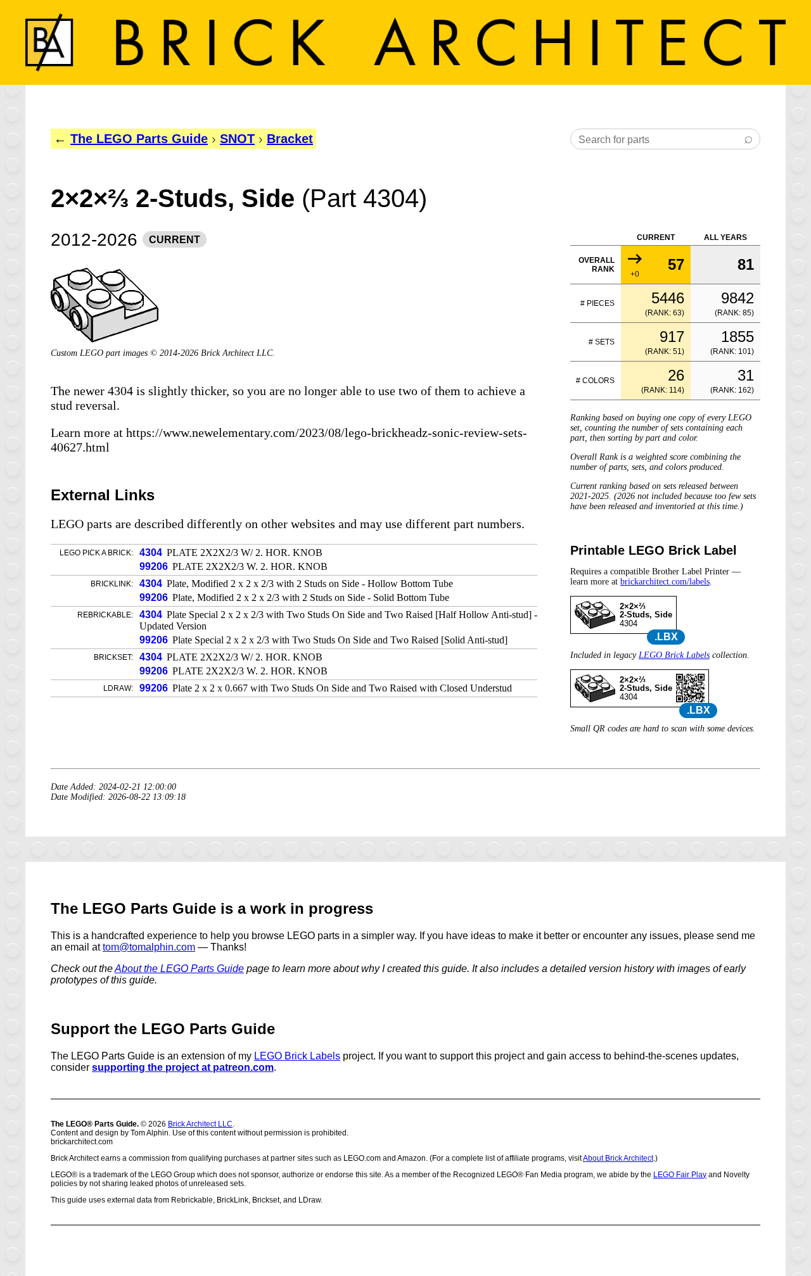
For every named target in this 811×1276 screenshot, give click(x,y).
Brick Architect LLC (200, 1124)
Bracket (290, 139)
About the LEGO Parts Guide (179, 968)
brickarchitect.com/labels (665, 581)
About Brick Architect (618, 1158)
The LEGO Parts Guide (139, 139)
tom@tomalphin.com (149, 947)
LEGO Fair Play (679, 1174)
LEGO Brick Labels (674, 655)
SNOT (237, 139)
